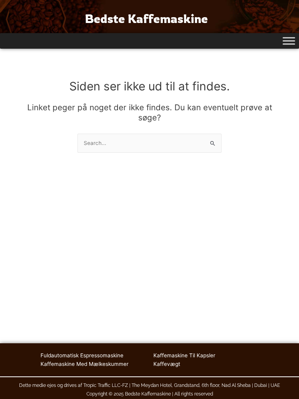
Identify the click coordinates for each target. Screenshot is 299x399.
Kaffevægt (166, 364)
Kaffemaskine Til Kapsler (184, 355)
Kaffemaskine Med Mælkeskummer (84, 364)
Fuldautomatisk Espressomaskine (81, 355)
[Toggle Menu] (289, 40)
